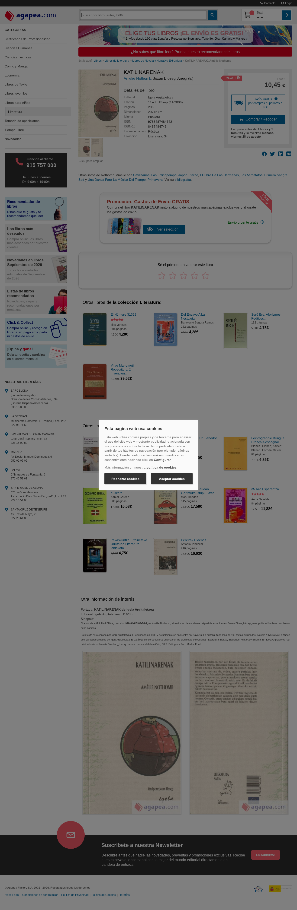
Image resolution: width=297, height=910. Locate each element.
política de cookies (161, 467)
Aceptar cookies (172, 479)
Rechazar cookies (125, 479)
